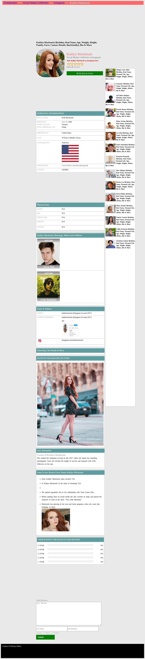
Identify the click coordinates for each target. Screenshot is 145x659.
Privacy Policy (16, 646)
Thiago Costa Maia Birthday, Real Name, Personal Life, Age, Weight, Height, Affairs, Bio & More (119, 74)
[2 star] (72, 64)
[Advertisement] (70, 22)
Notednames (10, 2)
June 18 (64, 122)
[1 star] (68, 64)
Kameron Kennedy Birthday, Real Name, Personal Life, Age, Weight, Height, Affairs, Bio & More (119, 161)
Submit (41, 637)
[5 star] (81, 64)
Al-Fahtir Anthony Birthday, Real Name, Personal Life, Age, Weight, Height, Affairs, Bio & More (119, 100)
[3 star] (75, 64)
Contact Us (6, 646)
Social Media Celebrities (35, 2)
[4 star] (78, 64)
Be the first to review (85, 73)
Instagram (59, 2)
